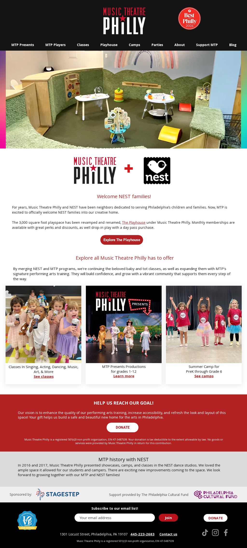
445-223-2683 (142, 534)
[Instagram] (215, 532)
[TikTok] (205, 532)
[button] (23, 45)
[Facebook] (225, 532)
